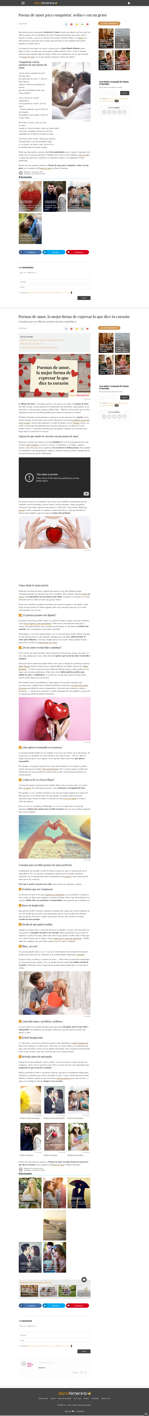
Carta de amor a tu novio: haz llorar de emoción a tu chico (54, 1204)
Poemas (76, 422)
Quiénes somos (43, 1398)
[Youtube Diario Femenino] (124, 112)
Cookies (53, 1398)
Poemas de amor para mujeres (30, 1118)
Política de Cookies (64, 293)
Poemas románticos (26, 1155)
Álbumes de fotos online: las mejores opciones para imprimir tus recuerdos (106, 43)
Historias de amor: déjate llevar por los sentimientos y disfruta (78, 1204)
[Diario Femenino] (45, 3)
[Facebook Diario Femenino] (104, 112)
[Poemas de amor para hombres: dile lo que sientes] (30, 1272)
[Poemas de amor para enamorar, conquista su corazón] (79, 211)
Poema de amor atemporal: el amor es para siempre (29, 239)
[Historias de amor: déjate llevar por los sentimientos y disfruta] (79, 1207)
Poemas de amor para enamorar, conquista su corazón (77, 207)
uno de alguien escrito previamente (37, 623)
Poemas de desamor (50, 1155)
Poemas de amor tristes (75, 1155)
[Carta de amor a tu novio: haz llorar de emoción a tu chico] (54, 1207)
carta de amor (84, 154)
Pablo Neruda (24, 666)
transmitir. (81, 954)
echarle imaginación (80, 1043)
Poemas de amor (45, 168)
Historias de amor (75, 1198)
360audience (80, 1411)
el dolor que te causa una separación (67, 938)
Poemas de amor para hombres (54, 1118)
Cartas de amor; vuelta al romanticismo (28, 1204)
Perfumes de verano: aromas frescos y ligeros (122, 45)
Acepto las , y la (45, 293)
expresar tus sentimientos (55, 894)
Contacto (86, 1398)
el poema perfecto (63, 1078)
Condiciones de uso (50, 293)
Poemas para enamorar (75, 1118)
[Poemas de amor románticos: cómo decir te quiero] (54, 211)
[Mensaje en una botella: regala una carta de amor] (54, 1239)
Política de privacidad (64, 1398)
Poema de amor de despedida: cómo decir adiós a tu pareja (52, 1268)
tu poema (66, 876)
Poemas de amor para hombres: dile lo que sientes (29, 1268)
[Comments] (87, 24)
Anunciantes (95, 1398)
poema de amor (28, 56)
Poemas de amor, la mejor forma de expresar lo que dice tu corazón (29, 207)
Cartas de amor (26, 1199)
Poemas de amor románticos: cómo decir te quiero (54, 207)
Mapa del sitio (105, 1398)
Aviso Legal (77, 1398)
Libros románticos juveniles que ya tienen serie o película (105, 65)
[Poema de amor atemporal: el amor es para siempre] (30, 243)
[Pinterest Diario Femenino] (109, 112)
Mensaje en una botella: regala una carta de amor (53, 1236)
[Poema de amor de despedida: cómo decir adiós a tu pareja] (54, 1272)
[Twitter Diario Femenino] (119, 112)
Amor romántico (32, 444)
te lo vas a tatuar (69, 798)
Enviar (84, 298)
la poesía (27, 788)
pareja (80, 37)
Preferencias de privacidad (35, 293)
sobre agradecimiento (50, 769)
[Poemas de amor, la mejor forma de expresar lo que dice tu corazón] (30, 211)
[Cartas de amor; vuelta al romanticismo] (30, 1207)
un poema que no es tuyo (47, 642)
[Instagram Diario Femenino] (114, 112)
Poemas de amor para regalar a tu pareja (35, 1282)
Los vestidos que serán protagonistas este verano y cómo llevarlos (122, 65)
